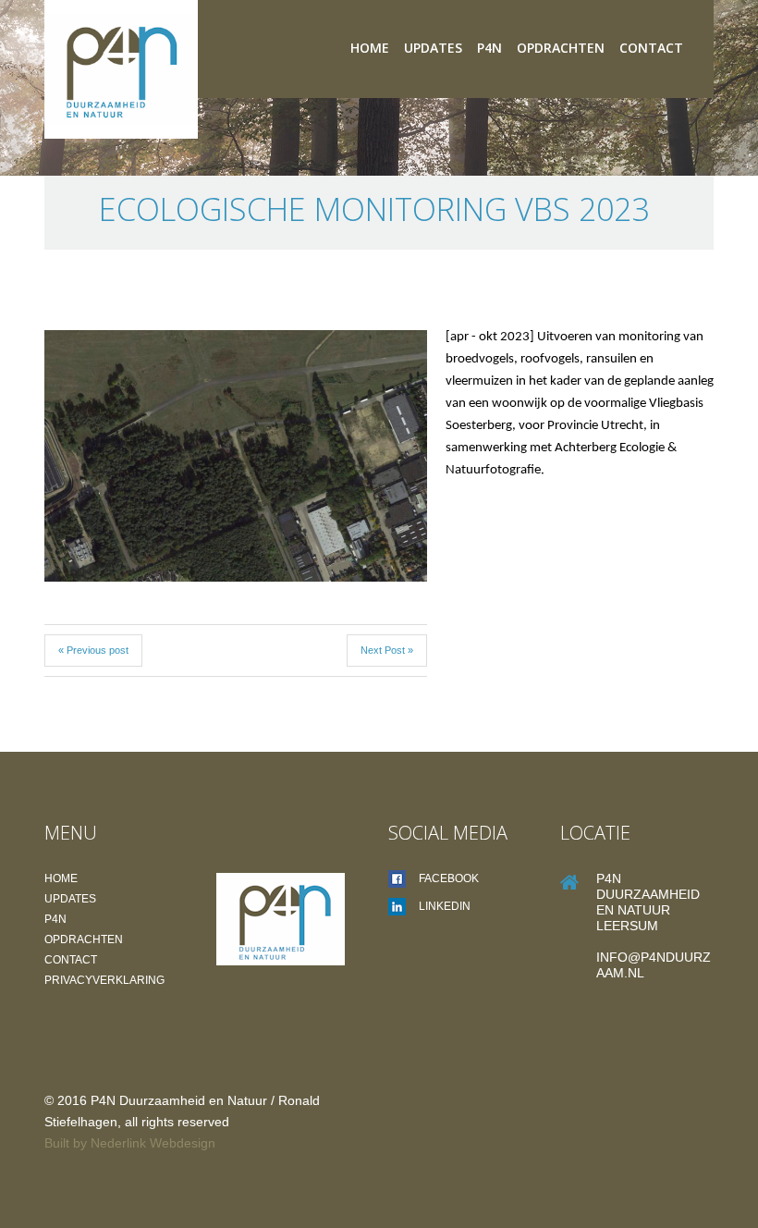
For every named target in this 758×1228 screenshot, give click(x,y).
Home (369, 47)
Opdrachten (561, 47)
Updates (433, 47)
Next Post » (387, 650)
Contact (651, 47)
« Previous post (93, 650)
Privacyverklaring (104, 980)
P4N (489, 47)
